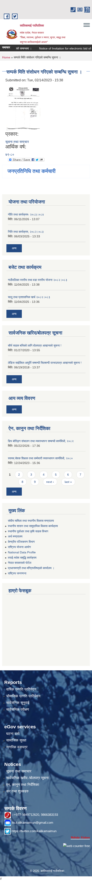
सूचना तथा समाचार (17, 142)
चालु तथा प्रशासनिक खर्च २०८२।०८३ (29, 297)
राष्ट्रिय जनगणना (17, 573)
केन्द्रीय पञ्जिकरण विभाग (21, 541)
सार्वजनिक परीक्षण (17, 710)
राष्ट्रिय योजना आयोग (19, 547)
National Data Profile (22, 552)
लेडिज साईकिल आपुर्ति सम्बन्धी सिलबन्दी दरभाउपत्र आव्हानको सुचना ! (45, 362)
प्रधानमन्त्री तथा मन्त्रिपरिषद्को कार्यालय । (31, 568)
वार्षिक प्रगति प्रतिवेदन (21, 689)
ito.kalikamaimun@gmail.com (32, 822)
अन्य (14, 248)
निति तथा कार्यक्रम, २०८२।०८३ (26, 231)
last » (68, 481)
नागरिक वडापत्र (16, 747)
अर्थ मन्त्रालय (15, 536)
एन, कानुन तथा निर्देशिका (22, 785)
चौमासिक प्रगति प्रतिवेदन (23, 696)
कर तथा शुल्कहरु (17, 791)
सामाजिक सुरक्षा (16, 740)
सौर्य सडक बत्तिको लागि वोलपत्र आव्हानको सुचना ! (34, 345)
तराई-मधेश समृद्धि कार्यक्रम (22, 557)
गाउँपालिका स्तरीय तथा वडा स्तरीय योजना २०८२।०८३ (37, 280)
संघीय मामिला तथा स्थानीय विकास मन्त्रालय (31, 520)
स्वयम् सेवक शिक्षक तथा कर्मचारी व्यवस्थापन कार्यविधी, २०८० (40, 458)
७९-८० (9, 154)
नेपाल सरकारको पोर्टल (19, 562)
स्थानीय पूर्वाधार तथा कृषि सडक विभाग (28, 531)
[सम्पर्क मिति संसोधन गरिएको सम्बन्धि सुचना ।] (23, 107)
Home (6, 57)
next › (50, 481)
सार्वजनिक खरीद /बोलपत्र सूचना (27, 778)
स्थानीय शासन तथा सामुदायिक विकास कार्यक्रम (33, 526)
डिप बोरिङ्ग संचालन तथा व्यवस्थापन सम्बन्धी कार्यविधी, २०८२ (41, 441)
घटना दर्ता (12, 734)
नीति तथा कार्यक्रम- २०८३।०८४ (26, 214)
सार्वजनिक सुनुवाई (17, 703)
